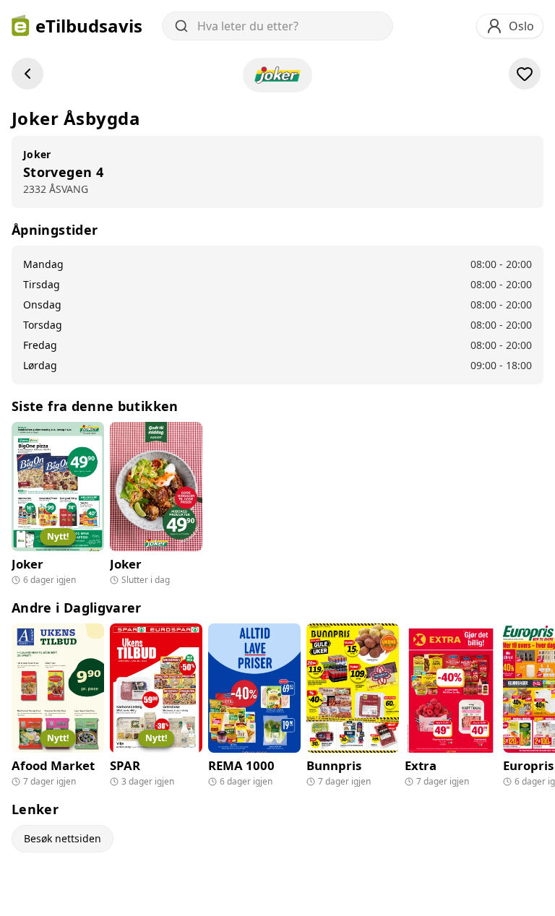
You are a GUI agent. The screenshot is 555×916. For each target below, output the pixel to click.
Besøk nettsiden (62, 838)
